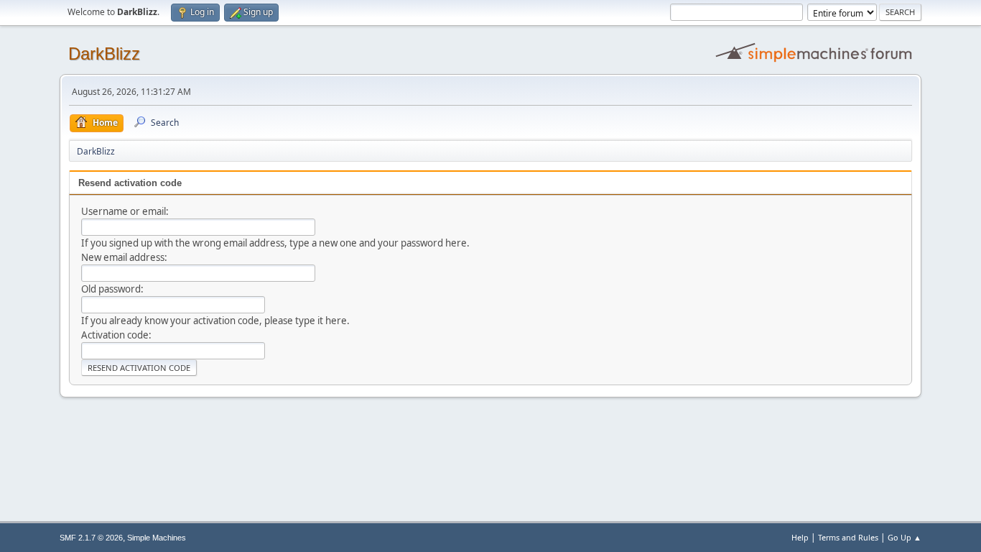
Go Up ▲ (904, 537)
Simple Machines (156, 537)
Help (800, 537)
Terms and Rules (848, 537)
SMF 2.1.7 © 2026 (91, 537)
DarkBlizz (104, 53)
